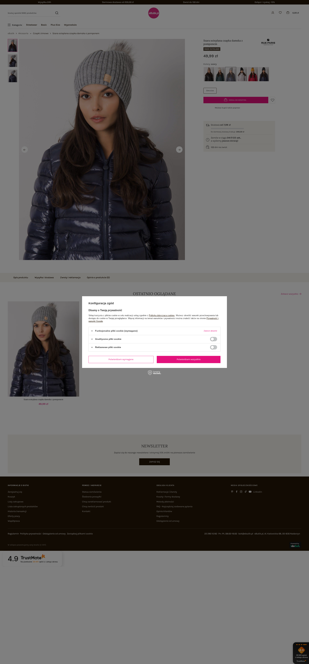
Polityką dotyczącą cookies (162, 315)
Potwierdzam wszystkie (189, 359)
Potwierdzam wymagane (120, 359)
